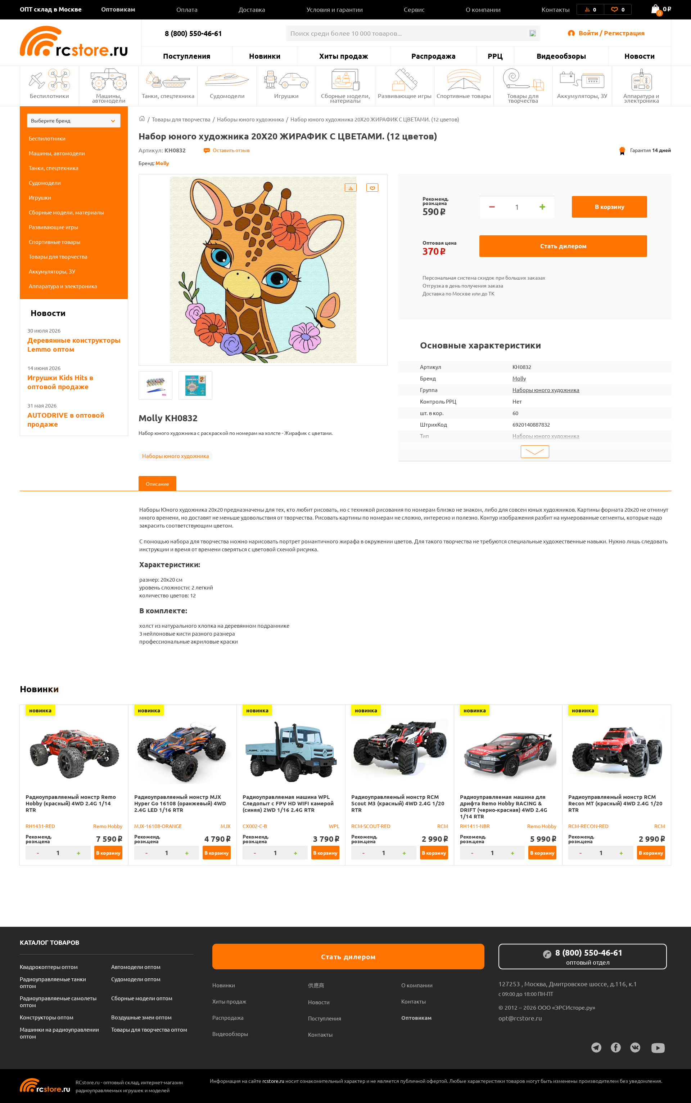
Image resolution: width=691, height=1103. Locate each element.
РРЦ (495, 56)
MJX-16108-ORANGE (158, 826)
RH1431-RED (40, 826)
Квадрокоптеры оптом (49, 966)
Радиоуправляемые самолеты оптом (58, 1001)
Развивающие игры (405, 95)
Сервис (414, 9)
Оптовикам (118, 9)
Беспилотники (49, 95)
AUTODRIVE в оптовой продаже (65, 419)
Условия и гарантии (335, 9)
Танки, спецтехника (168, 95)
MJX (226, 826)
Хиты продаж (343, 56)
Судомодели (227, 95)
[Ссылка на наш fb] (616, 1047)
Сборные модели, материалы (345, 98)
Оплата (187, 9)
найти (532, 33)
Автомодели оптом (136, 966)
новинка (40, 710)
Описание (157, 483)
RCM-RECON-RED (588, 826)
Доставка (252, 9)
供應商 (316, 985)
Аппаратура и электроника (641, 98)
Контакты (556, 9)
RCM (442, 826)
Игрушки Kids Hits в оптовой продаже (60, 382)
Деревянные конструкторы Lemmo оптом (74, 344)
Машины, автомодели (109, 98)
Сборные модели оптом (141, 998)
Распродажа (433, 56)
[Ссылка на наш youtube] (658, 1048)
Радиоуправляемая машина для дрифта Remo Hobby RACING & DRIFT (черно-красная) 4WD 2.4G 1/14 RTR (503, 806)
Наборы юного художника (175, 455)
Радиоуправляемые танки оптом (53, 982)
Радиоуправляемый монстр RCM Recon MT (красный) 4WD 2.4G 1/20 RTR (615, 803)
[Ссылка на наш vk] (635, 1047)
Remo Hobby (107, 826)
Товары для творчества (523, 98)
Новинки (264, 56)
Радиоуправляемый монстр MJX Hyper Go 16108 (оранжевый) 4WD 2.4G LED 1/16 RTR (180, 803)
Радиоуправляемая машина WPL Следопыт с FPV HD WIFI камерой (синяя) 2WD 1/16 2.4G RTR (288, 803)
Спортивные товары (464, 95)
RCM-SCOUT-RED (370, 826)
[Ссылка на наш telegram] (596, 1047)
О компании (483, 9)
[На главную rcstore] (80, 41)
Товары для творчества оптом (149, 1029)
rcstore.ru (273, 1080)
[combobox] (74, 121)
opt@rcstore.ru (520, 1018)
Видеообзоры (561, 56)
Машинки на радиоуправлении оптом (59, 1033)
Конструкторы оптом (46, 1017)
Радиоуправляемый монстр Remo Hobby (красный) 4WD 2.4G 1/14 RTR (71, 803)
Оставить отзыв (231, 150)
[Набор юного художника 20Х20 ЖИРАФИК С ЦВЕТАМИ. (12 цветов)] (155, 385)
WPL (334, 826)
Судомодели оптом (136, 978)
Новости (639, 56)
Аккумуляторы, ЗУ (582, 95)
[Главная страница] (142, 119)
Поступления (187, 56)
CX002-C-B (255, 826)
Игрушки (286, 95)
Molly (519, 378)
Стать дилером (563, 246)
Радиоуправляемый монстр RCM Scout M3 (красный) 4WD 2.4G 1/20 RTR (397, 803)
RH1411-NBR (475, 826)
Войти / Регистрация (612, 32)
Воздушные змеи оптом (141, 1017)
